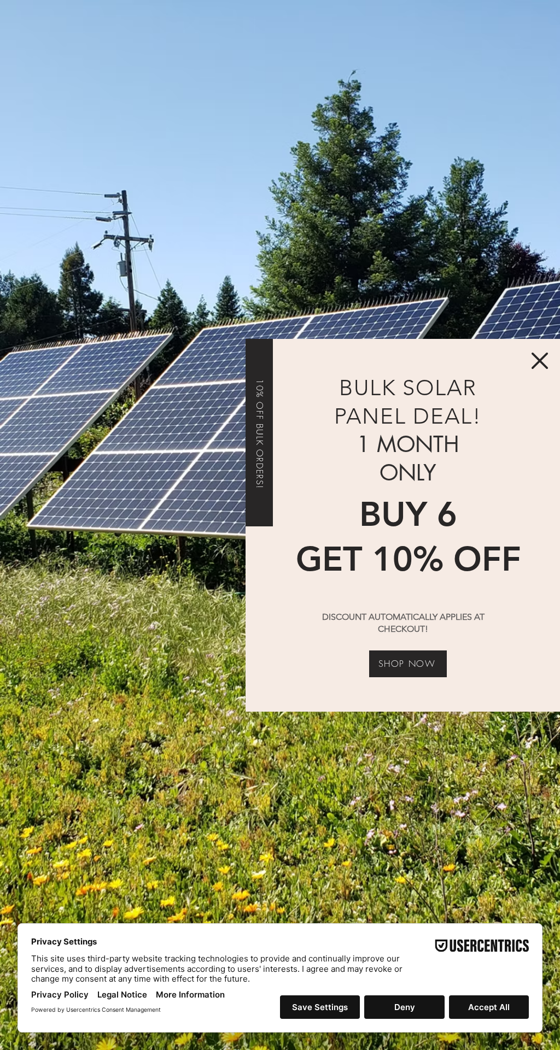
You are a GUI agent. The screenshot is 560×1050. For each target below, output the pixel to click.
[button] (540, 361)
